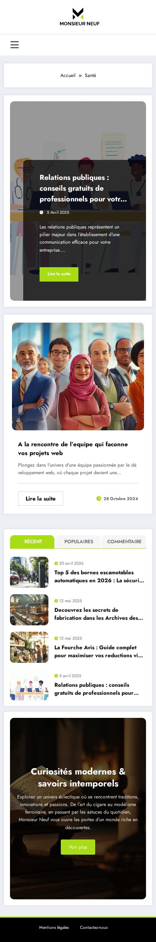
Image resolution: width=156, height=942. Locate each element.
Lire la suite (59, 274)
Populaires (78, 541)
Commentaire (124, 541)
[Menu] (15, 44)
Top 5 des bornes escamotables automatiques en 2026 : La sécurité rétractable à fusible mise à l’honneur (99, 577)
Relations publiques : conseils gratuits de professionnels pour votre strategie (82, 188)
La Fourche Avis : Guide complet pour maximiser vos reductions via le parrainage (97, 652)
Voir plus (78, 847)
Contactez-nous (94, 927)
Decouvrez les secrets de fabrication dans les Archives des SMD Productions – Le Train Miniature (96, 614)
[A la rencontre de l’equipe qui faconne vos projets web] (78, 375)
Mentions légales (54, 927)
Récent (33, 541)
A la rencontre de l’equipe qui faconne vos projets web (73, 449)
